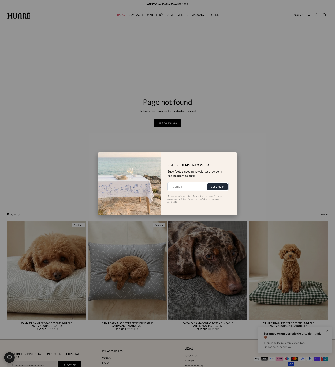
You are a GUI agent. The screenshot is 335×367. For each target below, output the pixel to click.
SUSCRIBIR (217, 186)
